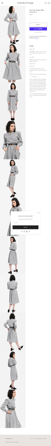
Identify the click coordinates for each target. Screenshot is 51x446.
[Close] (38, 212)
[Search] (45, 3)
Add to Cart (38, 24)
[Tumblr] (29, 231)
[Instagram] (24, 231)
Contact (35, 438)
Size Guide (44, 438)
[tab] (32, 45)
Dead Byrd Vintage (25, 3)
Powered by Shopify (16, 442)
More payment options (38, 32)
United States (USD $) (8, 438)
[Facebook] (21, 231)
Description (31, 45)
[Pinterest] (26, 231)
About (32, 438)
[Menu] (2, 2)
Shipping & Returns (39, 438)
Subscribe (25, 227)
